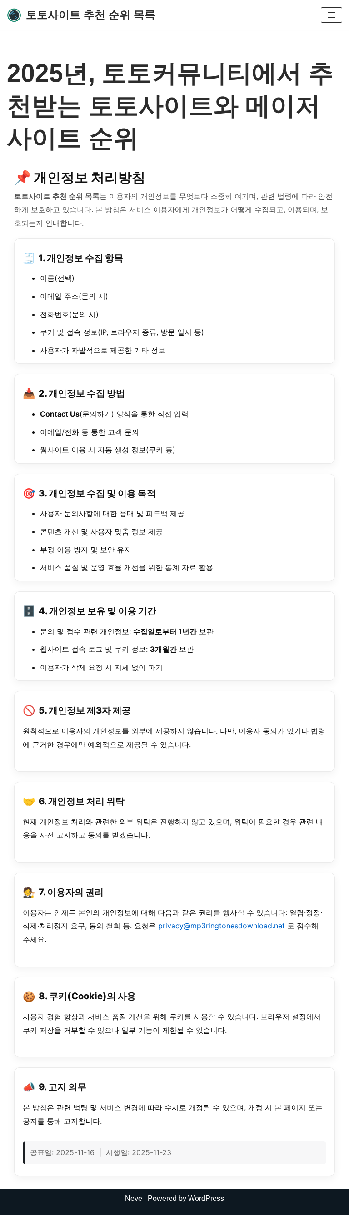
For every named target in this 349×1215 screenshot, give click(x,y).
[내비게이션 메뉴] (331, 15)
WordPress (206, 1198)
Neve (133, 1198)
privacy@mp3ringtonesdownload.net (221, 925)
